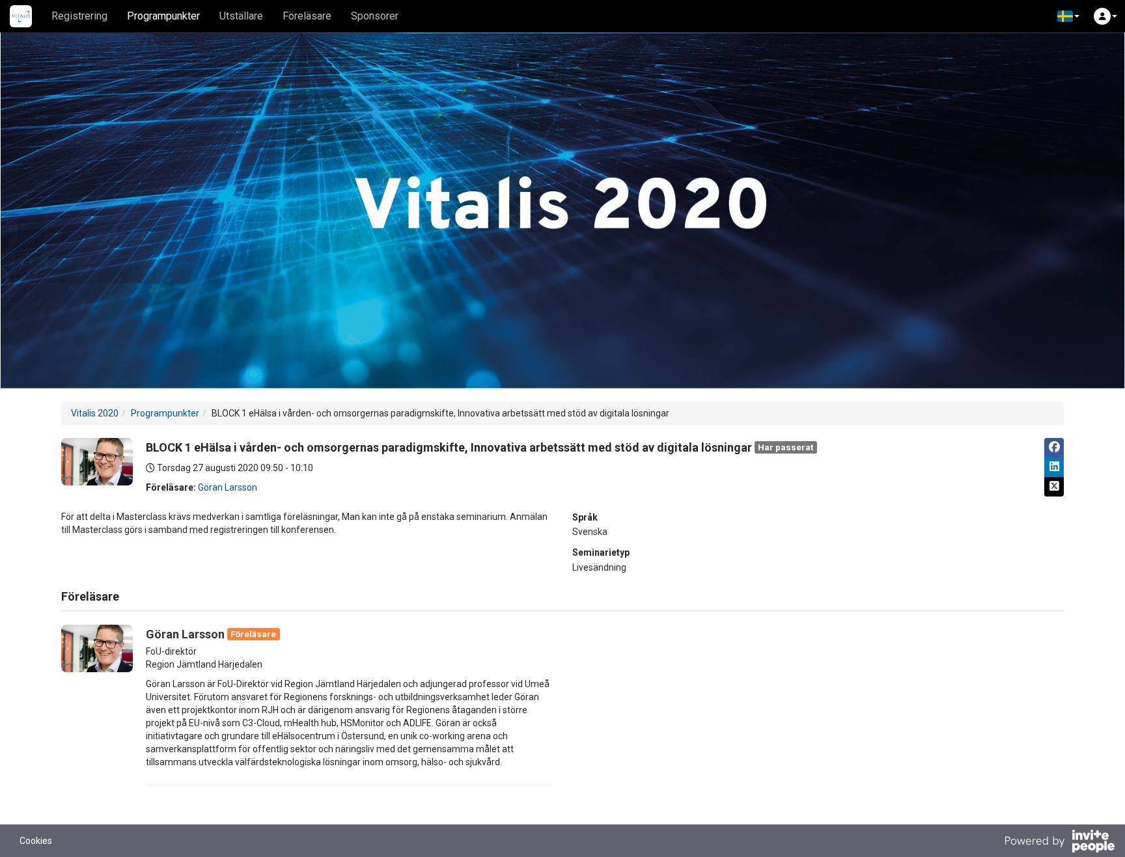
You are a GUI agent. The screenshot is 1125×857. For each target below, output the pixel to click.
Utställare (241, 16)
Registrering (79, 16)
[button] (1068, 16)
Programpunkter (163, 16)
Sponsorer (374, 16)
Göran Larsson (227, 487)
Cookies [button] (36, 841)
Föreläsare (307, 16)
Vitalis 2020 (94, 413)
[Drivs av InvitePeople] (1059, 843)
